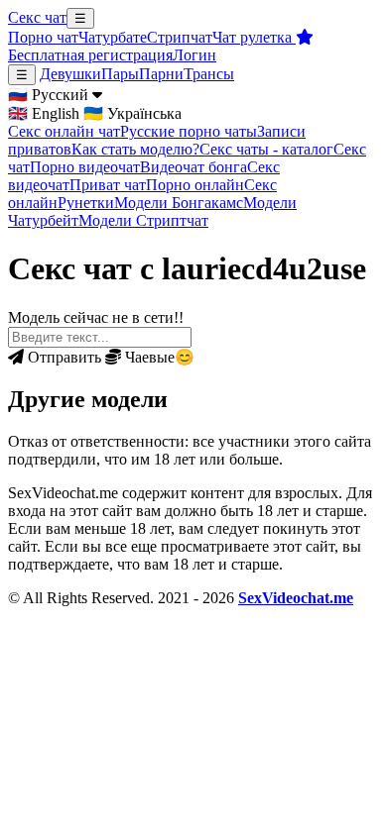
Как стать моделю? (135, 149)
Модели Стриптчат (143, 220)
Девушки (70, 73)
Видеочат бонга (193, 166)
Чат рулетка (254, 37)
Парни (161, 73)
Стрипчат (179, 37)
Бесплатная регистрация (90, 55)
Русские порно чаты (188, 131)
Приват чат (107, 184)
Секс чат (37, 17)
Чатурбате (112, 37)
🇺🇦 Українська (132, 113)
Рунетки (86, 202)
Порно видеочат (85, 166)
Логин (194, 55)
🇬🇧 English (43, 113)
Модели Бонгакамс (178, 202)
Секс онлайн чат (64, 131)
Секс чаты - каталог (266, 149)
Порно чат (43, 37)
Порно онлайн (195, 184)
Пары (120, 73)
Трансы (209, 73)
